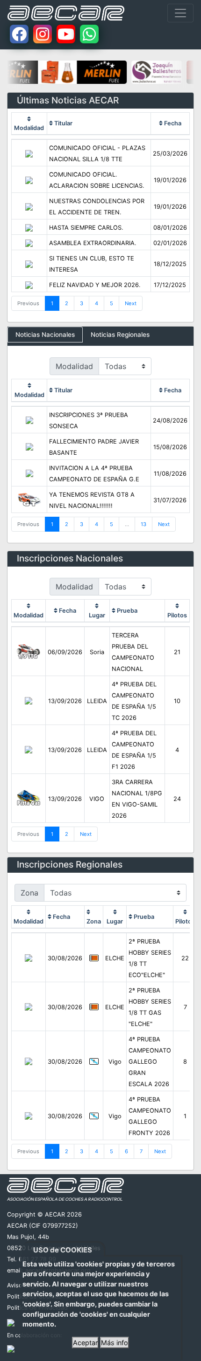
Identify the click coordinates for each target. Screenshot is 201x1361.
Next (130, 303)
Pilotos (177, 615)
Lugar (97, 615)
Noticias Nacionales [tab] (45, 334)
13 (143, 524)
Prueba (126, 610)
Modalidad (29, 127)
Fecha (172, 123)
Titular (62, 123)
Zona (93, 921)
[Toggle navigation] (180, 13)
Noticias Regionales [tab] (120, 334)
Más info (114, 1343)
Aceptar (85, 1343)
